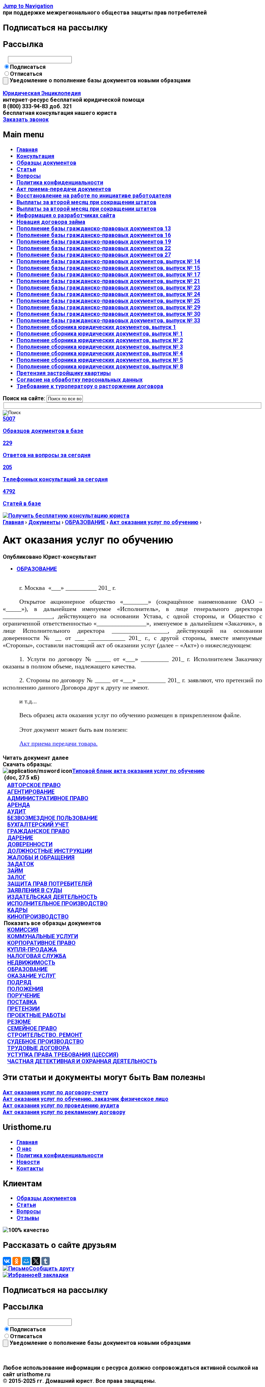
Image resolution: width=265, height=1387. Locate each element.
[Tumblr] (45, 1261)
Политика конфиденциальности (60, 182)
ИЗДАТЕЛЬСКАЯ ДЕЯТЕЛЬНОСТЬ (52, 897)
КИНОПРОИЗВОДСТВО (38, 916)
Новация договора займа (51, 222)
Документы (44, 522)
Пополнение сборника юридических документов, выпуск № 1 (100, 333)
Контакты (30, 1168)
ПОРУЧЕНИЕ (23, 995)
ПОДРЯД (19, 982)
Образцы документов (46, 162)
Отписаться (26, 74)
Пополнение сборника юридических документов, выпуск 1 (96, 327)
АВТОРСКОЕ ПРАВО (34, 785)
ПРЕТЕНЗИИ (23, 1008)
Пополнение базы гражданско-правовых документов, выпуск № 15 (108, 268)
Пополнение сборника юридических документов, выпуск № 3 (100, 347)
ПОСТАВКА (22, 1002)
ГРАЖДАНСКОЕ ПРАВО (38, 831)
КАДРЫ (17, 910)
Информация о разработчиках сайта (66, 215)
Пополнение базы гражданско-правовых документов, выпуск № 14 (108, 261)
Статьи (26, 169)
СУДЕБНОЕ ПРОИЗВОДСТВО (45, 1041)
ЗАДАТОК (20, 864)
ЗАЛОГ (16, 877)
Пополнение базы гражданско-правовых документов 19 (94, 241)
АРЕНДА (18, 805)
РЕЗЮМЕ (19, 1022)
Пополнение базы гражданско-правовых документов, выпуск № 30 (108, 314)
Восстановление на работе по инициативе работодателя (94, 195)
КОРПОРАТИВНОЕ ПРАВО (41, 943)
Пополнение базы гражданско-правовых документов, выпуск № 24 (108, 294)
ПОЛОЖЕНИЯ (25, 989)
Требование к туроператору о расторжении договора (90, 386)
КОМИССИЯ (22, 930)
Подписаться (28, 67)
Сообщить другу (51, 1268)
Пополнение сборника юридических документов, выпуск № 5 (100, 360)
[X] (36, 1261)
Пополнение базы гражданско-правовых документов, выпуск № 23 (108, 287)
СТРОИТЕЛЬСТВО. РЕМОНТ (44, 1035)
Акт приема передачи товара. (58, 743)
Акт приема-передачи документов (64, 189)
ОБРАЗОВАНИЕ (85, 522)
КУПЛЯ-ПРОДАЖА (32, 949)
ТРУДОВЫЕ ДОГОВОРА (38, 1048)
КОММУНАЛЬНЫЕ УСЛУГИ (42, 936)
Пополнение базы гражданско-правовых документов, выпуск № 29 (108, 307)
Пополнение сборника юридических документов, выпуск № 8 (100, 366)
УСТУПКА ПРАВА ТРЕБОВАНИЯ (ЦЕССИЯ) (62, 1054)
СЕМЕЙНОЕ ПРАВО (32, 1028)
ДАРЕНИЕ (20, 837)
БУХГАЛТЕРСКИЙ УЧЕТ (38, 824)
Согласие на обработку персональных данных (80, 379)
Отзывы (28, 1218)
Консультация (35, 156)
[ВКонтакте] (7, 1261)
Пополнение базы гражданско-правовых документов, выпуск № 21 (108, 281)
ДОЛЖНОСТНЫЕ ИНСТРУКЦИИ (49, 851)
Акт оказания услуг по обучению (154, 522)
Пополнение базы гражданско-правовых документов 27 (94, 255)
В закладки (53, 1275)
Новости (28, 1162)
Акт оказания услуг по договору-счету (55, 1092)
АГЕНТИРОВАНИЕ (31, 791)
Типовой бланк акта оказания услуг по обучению (138, 771)
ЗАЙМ (15, 870)
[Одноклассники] (16, 1261)
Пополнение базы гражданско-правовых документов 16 (94, 235)
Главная (27, 149)
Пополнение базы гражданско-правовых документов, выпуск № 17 (108, 274)
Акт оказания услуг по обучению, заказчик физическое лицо (85, 1099)
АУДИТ (16, 811)
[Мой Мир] (26, 1261)
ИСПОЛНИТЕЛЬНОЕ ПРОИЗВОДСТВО (57, 903)
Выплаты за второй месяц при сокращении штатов (86, 202)
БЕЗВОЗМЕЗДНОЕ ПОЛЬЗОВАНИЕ (52, 818)
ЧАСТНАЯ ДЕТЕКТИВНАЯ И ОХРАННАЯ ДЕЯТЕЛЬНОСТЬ (82, 1061)
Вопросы (29, 176)
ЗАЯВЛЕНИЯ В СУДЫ (34, 890)
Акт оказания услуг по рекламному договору (64, 1112)
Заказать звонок (26, 119)
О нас (24, 1149)
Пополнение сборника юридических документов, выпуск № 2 (100, 340)
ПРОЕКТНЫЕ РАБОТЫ (36, 1015)
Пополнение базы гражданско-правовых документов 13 (94, 228)
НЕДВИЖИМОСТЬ (31, 962)
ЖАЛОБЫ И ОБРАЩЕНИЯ (41, 857)
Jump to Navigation (28, 6)
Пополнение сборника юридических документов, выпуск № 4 (100, 353)
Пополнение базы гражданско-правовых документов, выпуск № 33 (108, 320)
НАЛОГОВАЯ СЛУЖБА (36, 956)
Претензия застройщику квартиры (64, 373)
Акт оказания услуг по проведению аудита (61, 1105)
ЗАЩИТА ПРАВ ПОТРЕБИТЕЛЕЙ (49, 883)
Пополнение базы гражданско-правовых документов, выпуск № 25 (108, 301)
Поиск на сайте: (25, 398)
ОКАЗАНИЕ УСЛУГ (31, 976)
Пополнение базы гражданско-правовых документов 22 (94, 248)
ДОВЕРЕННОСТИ (29, 844)
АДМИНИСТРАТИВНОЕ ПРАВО (47, 798)
